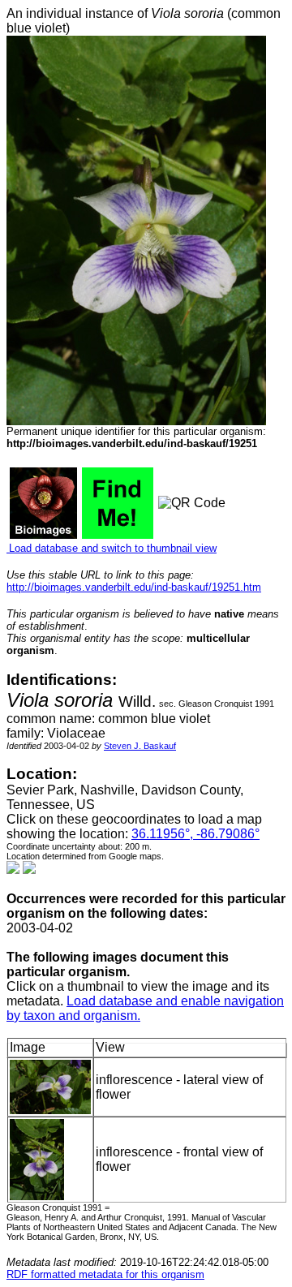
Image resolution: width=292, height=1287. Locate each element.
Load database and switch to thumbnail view (111, 548)
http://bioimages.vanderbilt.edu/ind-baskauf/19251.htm (133, 587)
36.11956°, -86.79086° (195, 834)
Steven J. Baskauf (140, 746)
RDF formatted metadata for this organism (105, 1274)
